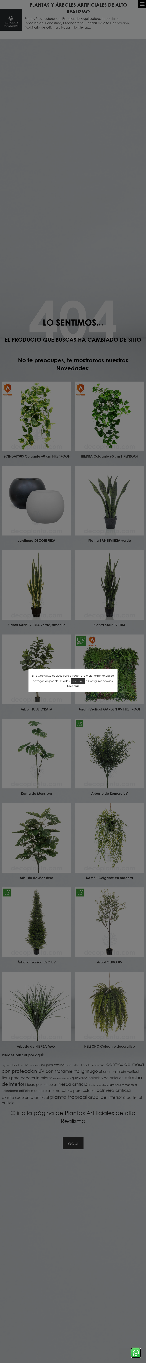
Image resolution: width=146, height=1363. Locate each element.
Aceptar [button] (78, 681)
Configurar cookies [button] (100, 680)
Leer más (73, 685)
